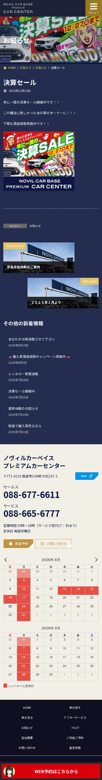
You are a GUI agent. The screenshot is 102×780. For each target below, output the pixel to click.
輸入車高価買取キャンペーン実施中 (39, 356)
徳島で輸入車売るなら (25, 426)
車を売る (27, 717)
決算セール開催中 (21, 391)
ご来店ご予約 (74, 737)
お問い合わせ (27, 748)
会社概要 (27, 737)
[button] (87, 476)
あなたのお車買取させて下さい (31, 339)
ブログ (75, 727)
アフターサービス (75, 717)
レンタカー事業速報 (23, 374)
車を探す (75, 707)
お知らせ (35, 226)
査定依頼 (75, 748)
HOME (27, 707)
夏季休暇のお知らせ (23, 408)
